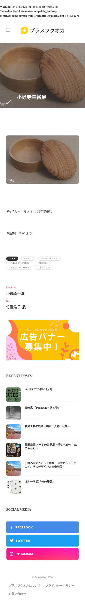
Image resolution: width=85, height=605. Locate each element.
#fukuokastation (19, 263)
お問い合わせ (17, 593)
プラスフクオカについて (24, 585)
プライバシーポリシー (59, 585)
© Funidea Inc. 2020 (42, 577)
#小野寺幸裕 (44, 267)
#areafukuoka (49, 258)
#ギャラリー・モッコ (19, 267)
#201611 (28, 258)
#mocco (42, 263)
